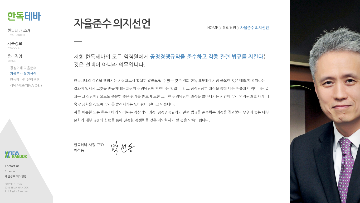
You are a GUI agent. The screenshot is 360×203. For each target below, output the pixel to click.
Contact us (12, 166)
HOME (212, 28)
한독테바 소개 (19, 32)
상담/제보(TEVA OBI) (26, 85)
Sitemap (11, 171)
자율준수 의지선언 (23, 74)
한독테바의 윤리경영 (25, 79)
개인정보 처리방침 (16, 176)
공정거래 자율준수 (23, 68)
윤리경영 (229, 28)
